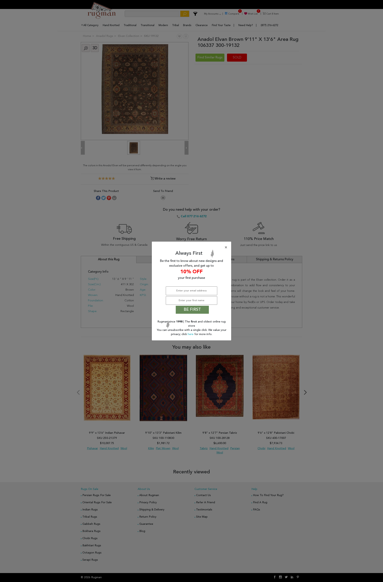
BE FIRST (192, 310)
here (191, 334)
